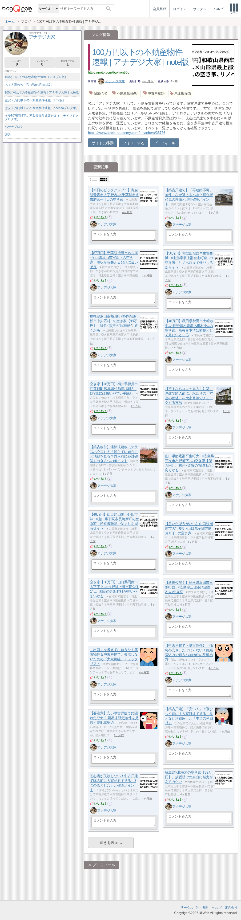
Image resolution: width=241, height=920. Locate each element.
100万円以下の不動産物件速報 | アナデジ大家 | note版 (42, 92)
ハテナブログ (14, 127)
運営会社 (231, 907)
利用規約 (202, 907)
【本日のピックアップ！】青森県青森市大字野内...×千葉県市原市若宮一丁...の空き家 (114, 194)
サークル (186, 907)
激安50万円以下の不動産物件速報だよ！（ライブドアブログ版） (41, 117)
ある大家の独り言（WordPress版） (29, 84)
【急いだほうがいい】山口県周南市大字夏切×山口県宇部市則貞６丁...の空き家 (189, 528)
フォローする (133, 143)
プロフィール (164, 143)
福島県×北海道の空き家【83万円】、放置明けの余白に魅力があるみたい (189, 777)
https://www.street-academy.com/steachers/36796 (126, 133)
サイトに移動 (102, 143)
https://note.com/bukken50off (109, 72)
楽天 (8, 134)
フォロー (16, 62)
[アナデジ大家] (93, 224)
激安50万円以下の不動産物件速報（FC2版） (35, 100)
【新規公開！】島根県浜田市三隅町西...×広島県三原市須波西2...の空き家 (189, 587)
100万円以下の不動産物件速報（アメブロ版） (36, 77)
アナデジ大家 (115, 81)
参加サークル (67, 62)
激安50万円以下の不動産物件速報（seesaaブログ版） (42, 108)
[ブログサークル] (17, 8)
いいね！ (100, 217)
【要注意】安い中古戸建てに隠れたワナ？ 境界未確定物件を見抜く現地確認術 (114, 717)
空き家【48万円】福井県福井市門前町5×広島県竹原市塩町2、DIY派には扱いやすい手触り (114, 388)
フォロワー (42, 62)
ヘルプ (217, 907)
